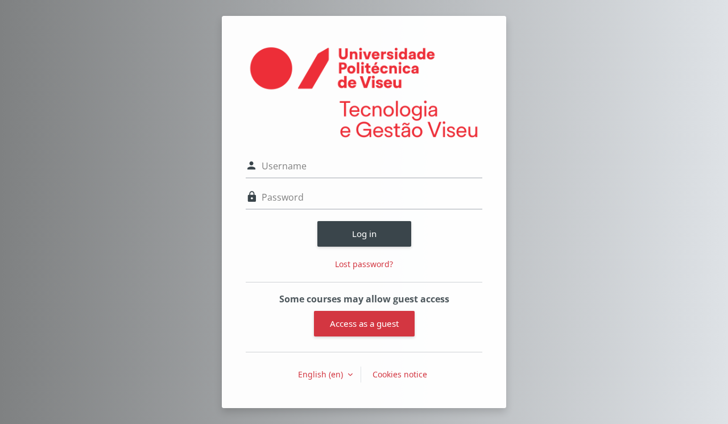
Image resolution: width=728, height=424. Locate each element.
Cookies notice (400, 374)
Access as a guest (364, 323)
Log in (364, 233)
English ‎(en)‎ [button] (321, 374)
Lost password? (364, 264)
